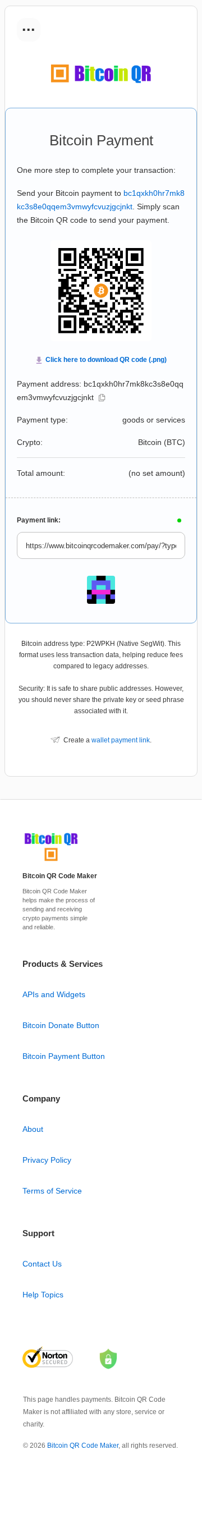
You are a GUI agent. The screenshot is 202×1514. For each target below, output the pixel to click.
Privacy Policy (46, 1159)
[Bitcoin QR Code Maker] (51, 861)
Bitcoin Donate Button (60, 1025)
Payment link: (39, 520)
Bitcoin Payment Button (63, 1056)
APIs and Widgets (53, 994)
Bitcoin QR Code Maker (82, 1445)
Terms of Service (52, 1190)
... (28, 25)
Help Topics (42, 1294)
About (32, 1129)
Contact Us (42, 1263)
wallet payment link (120, 740)
